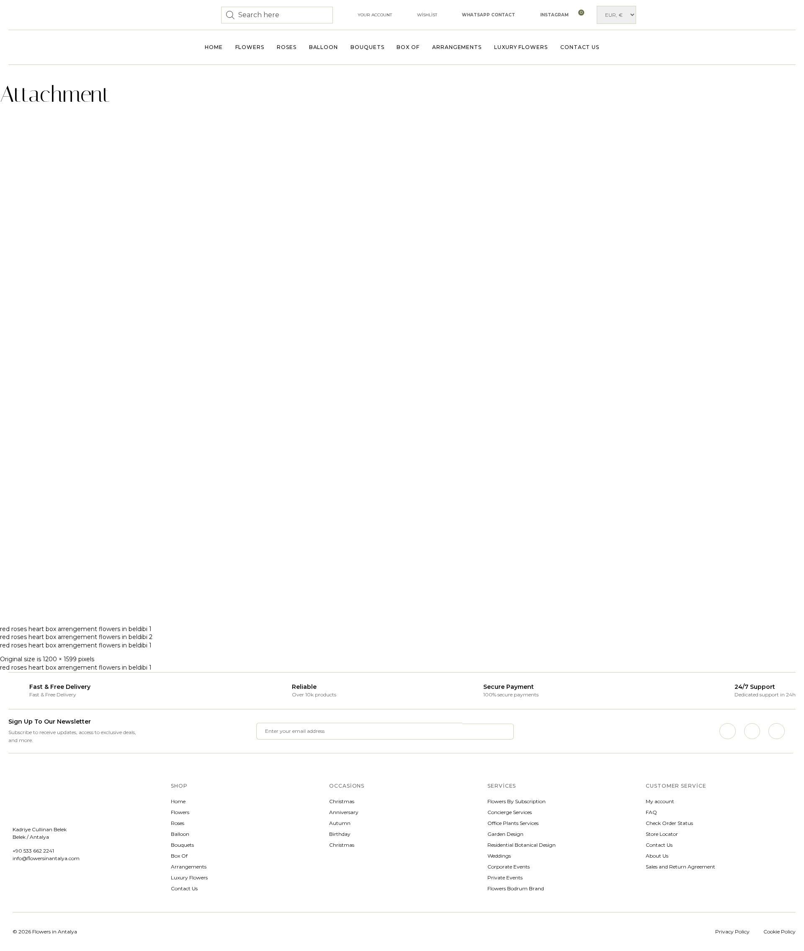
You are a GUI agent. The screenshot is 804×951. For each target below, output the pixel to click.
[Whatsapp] (752, 731)
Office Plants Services (513, 823)
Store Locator (662, 834)
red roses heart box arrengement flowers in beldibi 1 (76, 629)
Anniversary (343, 812)
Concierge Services (509, 812)
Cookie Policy (779, 931)
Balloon (323, 47)
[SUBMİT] (488, 732)
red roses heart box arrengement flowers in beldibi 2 (76, 637)
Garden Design (505, 834)
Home (214, 47)
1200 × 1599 (60, 659)
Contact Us (579, 47)
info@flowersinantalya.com (46, 858)
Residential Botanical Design (521, 845)
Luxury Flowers (521, 47)
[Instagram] (727, 731)
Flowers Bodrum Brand (515, 888)
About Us (657, 856)
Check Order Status (669, 823)
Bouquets (367, 47)
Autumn (339, 823)
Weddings (499, 856)
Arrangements (457, 47)
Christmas (341, 801)
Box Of (408, 47)
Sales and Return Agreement (680, 866)
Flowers (249, 47)
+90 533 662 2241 (33, 851)
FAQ (651, 812)
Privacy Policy (732, 931)
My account (660, 801)
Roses (286, 47)
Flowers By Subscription (516, 801)
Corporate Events (508, 866)
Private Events (505, 877)
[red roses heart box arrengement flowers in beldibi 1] (188, 615)
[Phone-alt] (776, 731)
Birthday (339, 834)
